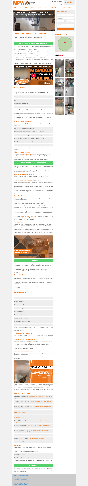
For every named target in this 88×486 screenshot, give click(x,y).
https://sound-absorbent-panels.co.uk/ (38, 435)
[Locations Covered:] (13, 1)
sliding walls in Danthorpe (26, 180)
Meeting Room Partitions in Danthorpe (21, 476)
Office (20, 7)
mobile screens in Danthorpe (22, 270)
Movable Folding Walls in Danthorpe (21, 479)
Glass (46, 7)
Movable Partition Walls (19, 35)
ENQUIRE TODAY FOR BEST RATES (33, 163)
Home (15, 7)
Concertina (53, 7)
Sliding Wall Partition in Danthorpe (20, 478)
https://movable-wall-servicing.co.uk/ (37, 438)
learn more (33, 260)
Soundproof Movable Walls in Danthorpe (22, 480)
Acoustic (39, 7)
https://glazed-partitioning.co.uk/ (34, 441)
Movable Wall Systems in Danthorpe (21, 475)
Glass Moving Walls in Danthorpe (20, 482)
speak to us (33, 465)
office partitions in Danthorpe (28, 154)
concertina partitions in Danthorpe (27, 216)
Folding (32, 7)
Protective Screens (67, 7)
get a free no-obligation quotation (33, 43)
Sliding (25, 7)
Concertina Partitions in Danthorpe (21, 483)
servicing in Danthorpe (27, 286)
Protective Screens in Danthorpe (20, 484)
